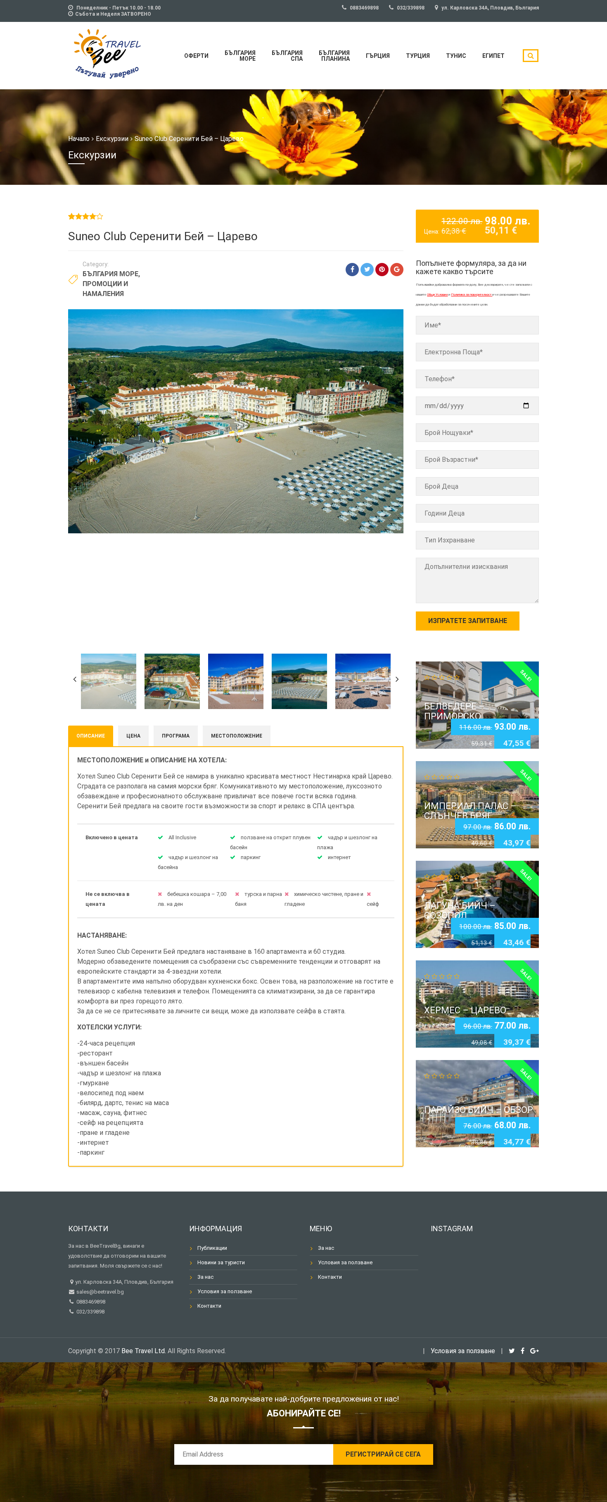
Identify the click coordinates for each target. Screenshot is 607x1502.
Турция (418, 56)
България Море (110, 274)
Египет (493, 56)
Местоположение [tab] (236, 736)
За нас (205, 1277)
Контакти (209, 1306)
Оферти (196, 56)
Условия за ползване (224, 1291)
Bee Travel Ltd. (143, 1351)
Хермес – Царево (465, 1010)
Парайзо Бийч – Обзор (478, 1110)
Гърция (378, 56)
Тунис (456, 56)
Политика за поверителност (471, 294)
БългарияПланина (334, 56)
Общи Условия (437, 294)
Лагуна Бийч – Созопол (460, 910)
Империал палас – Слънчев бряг (470, 811)
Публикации (212, 1248)
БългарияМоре (240, 56)
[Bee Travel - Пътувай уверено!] (107, 54)
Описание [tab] (90, 736)
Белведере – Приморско (454, 711)
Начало (79, 139)
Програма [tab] (176, 736)
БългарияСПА (287, 56)
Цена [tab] (133, 736)
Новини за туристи (221, 1262)
